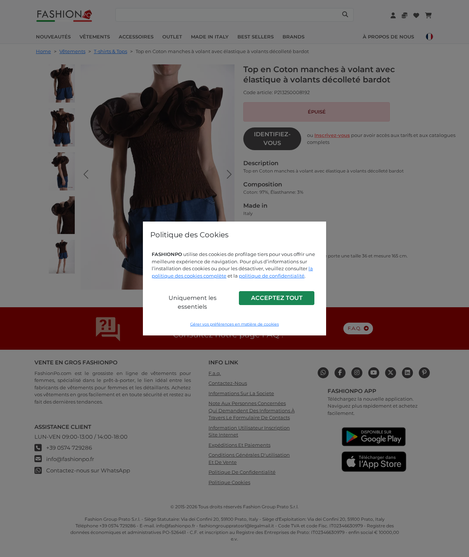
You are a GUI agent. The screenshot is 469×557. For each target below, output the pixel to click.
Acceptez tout (277, 297)
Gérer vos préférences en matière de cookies (234, 324)
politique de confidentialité (271, 276)
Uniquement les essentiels (193, 302)
